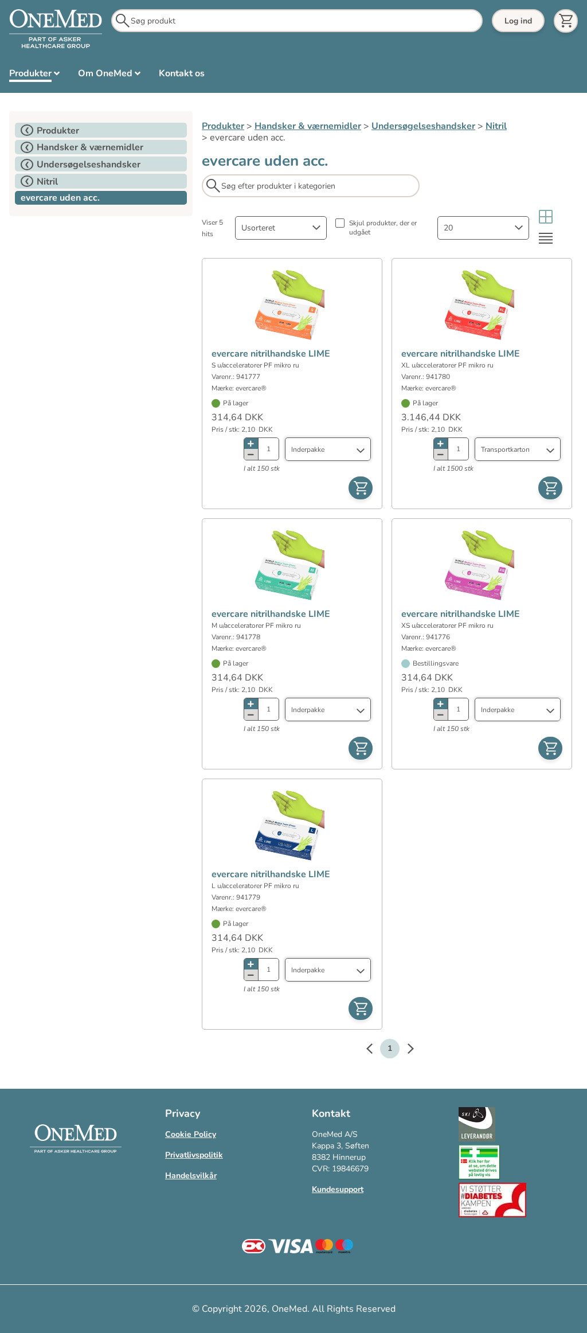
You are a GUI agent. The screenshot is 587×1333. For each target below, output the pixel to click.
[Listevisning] (546, 238)
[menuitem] (34, 75)
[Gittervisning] (546, 217)
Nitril (496, 126)
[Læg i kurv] (361, 487)
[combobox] (281, 228)
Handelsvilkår (191, 1175)
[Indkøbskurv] (566, 21)
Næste (405, 1050)
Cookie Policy (190, 1134)
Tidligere (375, 1050)
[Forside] (55, 29)
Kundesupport (337, 1189)
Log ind (518, 20)
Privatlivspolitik (194, 1155)
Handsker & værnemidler (308, 126)
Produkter (223, 126)
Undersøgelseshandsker (423, 126)
